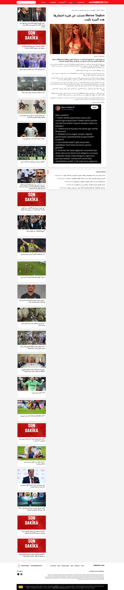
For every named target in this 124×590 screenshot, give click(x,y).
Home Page (25, 565)
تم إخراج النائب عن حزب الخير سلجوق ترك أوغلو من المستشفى (84, 181)
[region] (62, 587)
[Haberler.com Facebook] (21, 575)
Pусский (61, 2)
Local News (53, 565)
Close (20, 587)
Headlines (77, 565)
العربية (71, 2)
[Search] (34, 2)
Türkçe (43, 2)
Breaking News (65, 565)
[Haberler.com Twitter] (18, 575)
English (80, 2)
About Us (39, 565)
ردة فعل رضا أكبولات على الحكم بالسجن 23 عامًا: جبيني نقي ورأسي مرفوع (81, 187)
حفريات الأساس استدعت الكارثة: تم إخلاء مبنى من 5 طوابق (85, 184)
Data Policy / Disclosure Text (61, 587)
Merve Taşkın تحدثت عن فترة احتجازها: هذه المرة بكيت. (88, 10)
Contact (33, 565)
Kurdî (52, 2)
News (58, 565)
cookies (56, 586)
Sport (72, 565)
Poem (82, 565)
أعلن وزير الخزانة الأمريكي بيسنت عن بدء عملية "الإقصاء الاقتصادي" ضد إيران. (80, 178)
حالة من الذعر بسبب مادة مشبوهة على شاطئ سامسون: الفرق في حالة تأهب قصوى (79, 175)
